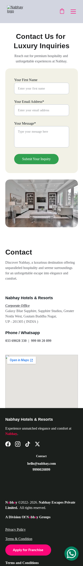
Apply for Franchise (28, 550)
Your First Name (25, 80)
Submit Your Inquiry (36, 159)
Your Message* (25, 123)
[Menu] (73, 12)
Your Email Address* (29, 102)
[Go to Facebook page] (8, 444)
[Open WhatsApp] (71, 553)
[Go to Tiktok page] (27, 444)
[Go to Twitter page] (37, 444)
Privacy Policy (15, 529)
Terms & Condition (18, 539)
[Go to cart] (62, 11)
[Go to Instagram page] (17, 444)
